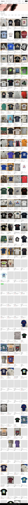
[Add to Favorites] (6, 41)
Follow (23, 17)
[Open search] (6, 1)
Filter (26, 17)
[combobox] (13, 1)
